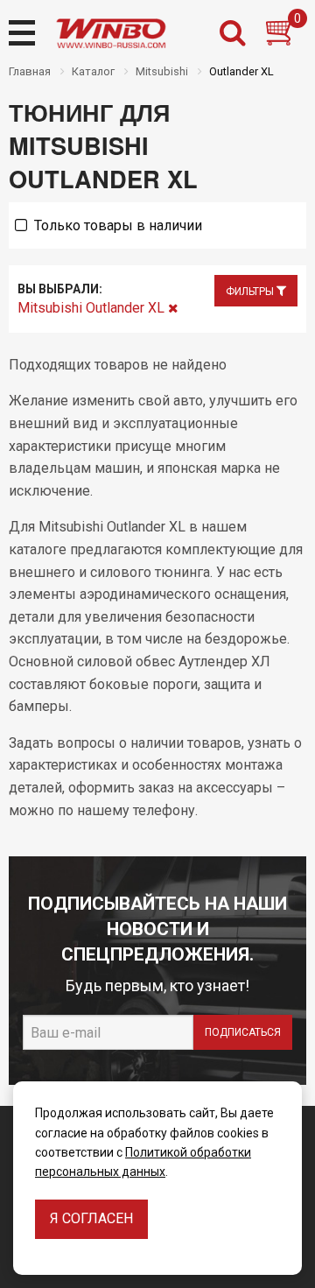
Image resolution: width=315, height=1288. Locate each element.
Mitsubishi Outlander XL (93, 307)
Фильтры (251, 291)
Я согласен (91, 1218)
